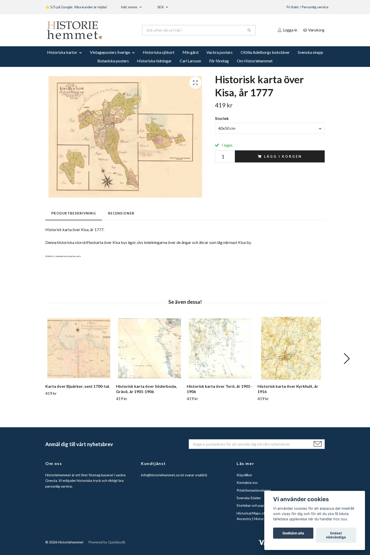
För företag (219, 60)
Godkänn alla (293, 533)
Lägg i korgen (283, 156)
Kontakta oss (247, 482)
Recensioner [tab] (121, 213)
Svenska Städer (249, 498)
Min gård (190, 52)
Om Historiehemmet (255, 60)
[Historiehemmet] (115, 30)
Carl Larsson (190, 60)
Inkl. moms (129, 7)
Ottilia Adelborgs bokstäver (265, 52)
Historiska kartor (62, 52)
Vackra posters (219, 52)
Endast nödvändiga (336, 535)
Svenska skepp (310, 52)
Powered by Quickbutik (106, 542)
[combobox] (270, 128)
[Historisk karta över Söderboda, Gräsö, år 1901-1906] (149, 348)
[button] (346, 358)
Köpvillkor (244, 475)
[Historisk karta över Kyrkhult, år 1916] (290, 348)
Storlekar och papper (253, 505)
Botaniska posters (113, 60)
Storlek (222, 118)
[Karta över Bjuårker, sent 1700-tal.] (78, 348)
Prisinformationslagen (254, 490)
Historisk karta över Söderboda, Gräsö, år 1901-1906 (146, 389)
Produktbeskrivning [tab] (73, 213)
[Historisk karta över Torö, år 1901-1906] (220, 348)
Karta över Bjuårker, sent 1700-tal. (77, 386)
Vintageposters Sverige (110, 52)
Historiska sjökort (158, 52)
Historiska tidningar (154, 60)
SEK (161, 7)
